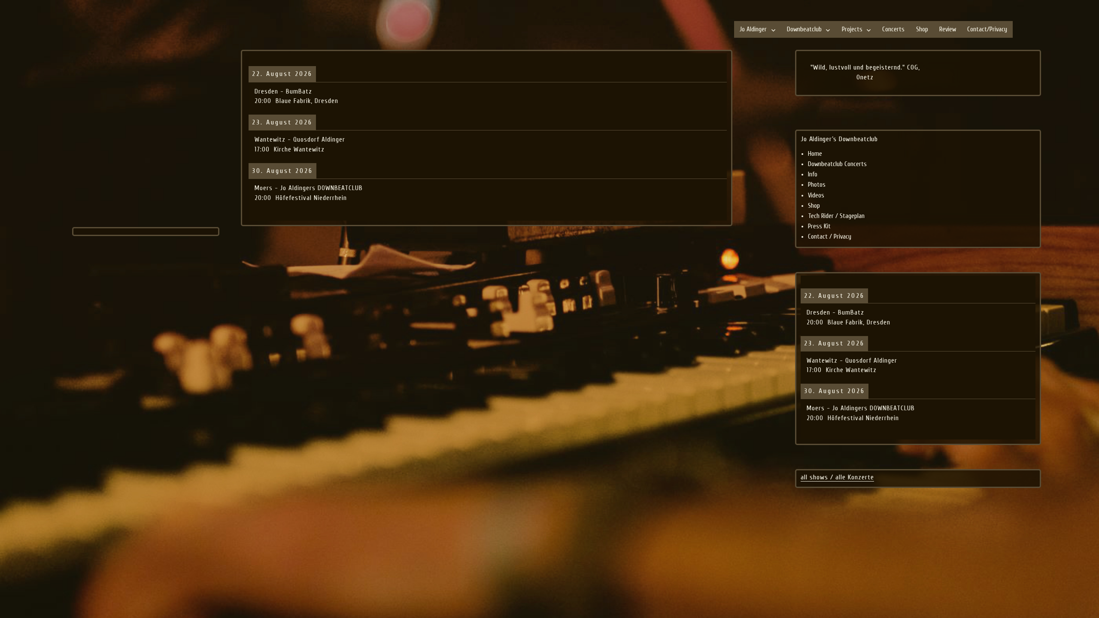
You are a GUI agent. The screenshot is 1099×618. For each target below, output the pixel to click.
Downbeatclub (804, 29)
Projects (852, 29)
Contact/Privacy (987, 29)
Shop (922, 29)
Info (812, 174)
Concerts (893, 29)
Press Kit (819, 226)
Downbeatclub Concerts (837, 164)
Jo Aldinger (753, 29)
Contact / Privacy (829, 236)
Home (815, 154)
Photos (817, 184)
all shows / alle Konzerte (837, 477)
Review (947, 29)
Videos (816, 195)
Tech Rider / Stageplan (836, 216)
